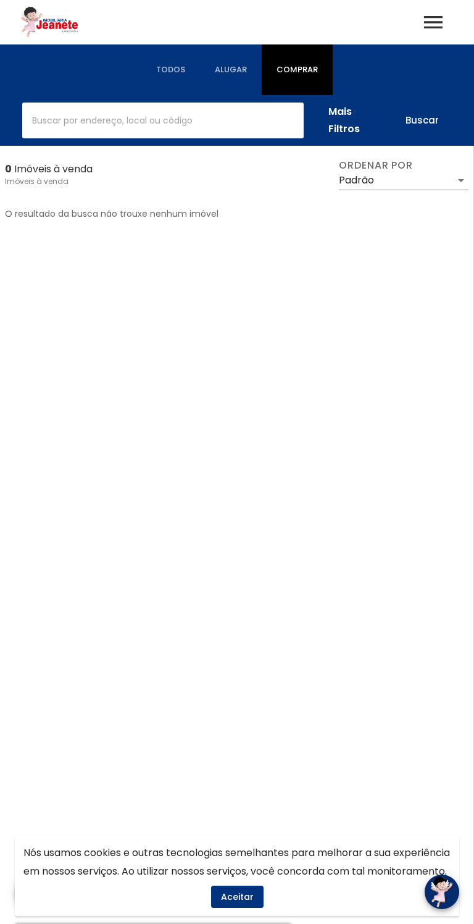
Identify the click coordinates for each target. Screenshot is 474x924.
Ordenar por (376, 165)
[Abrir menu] (433, 22)
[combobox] (163, 120)
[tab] (170, 69)
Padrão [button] (356, 180)
